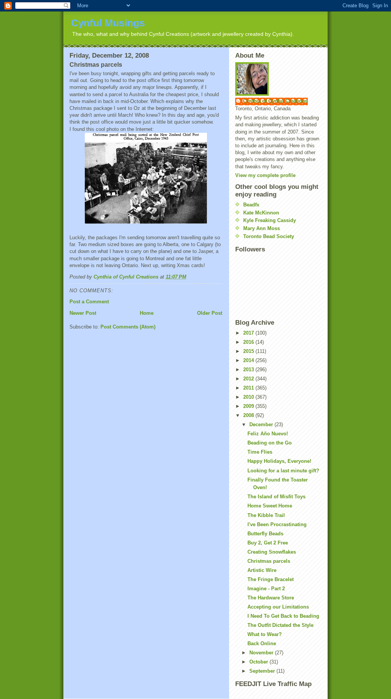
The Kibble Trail (266, 515)
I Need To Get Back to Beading (283, 616)
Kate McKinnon (261, 213)
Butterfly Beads (265, 533)
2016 (249, 342)
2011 (249, 388)
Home (146, 313)
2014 (249, 360)
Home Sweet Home (269, 506)
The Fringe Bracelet (270, 579)
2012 (249, 379)
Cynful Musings (108, 23)
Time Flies (259, 452)
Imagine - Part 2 (266, 588)
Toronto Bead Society (268, 236)
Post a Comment (89, 301)
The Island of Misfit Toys (276, 496)
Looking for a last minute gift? (283, 471)
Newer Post (82, 313)
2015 (249, 351)
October (259, 662)
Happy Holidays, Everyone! (279, 461)
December (262, 424)
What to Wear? (264, 634)
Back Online (261, 643)
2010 (249, 397)
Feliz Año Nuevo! (267, 433)
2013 (249, 369)
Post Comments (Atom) (127, 327)
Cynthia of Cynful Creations (275, 101)
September (262, 671)
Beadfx (251, 205)
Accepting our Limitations (278, 607)
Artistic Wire (261, 570)
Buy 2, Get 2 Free (267, 543)
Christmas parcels (268, 561)
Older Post (209, 313)
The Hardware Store (270, 598)
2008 (249, 415)
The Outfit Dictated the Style (280, 625)
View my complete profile (265, 175)
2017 (249, 333)
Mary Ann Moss (261, 228)
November (262, 653)
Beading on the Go (269, 443)
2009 (249, 406)
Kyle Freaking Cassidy (269, 220)
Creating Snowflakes (271, 552)
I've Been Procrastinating (277, 524)
